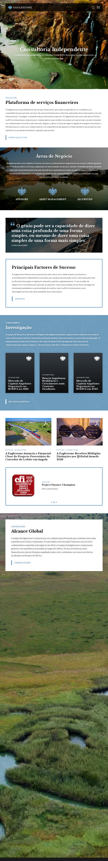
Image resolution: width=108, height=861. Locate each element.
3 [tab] (56, 502)
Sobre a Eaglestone (17, 137)
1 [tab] (52, 502)
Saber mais (20, 299)
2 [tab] (54, 502)
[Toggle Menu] (98, 7)
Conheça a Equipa (22, 563)
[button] (93, 7)
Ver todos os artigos (18, 402)
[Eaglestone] (20, 7)
